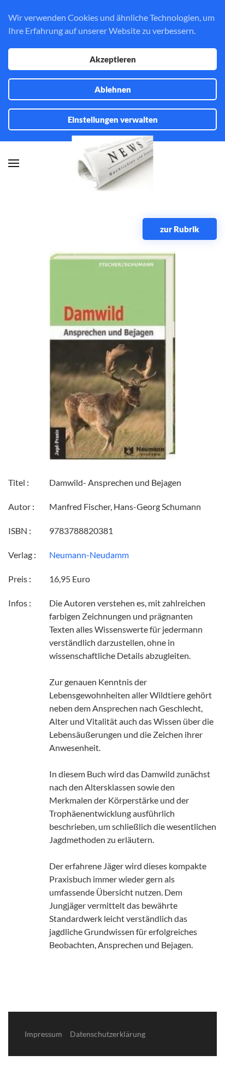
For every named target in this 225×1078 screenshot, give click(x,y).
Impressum (43, 1034)
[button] (13, 163)
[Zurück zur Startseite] (112, 163)
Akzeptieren (113, 59)
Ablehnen (112, 89)
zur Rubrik (179, 229)
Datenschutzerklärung (107, 1034)
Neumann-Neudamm (89, 554)
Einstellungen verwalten (113, 119)
